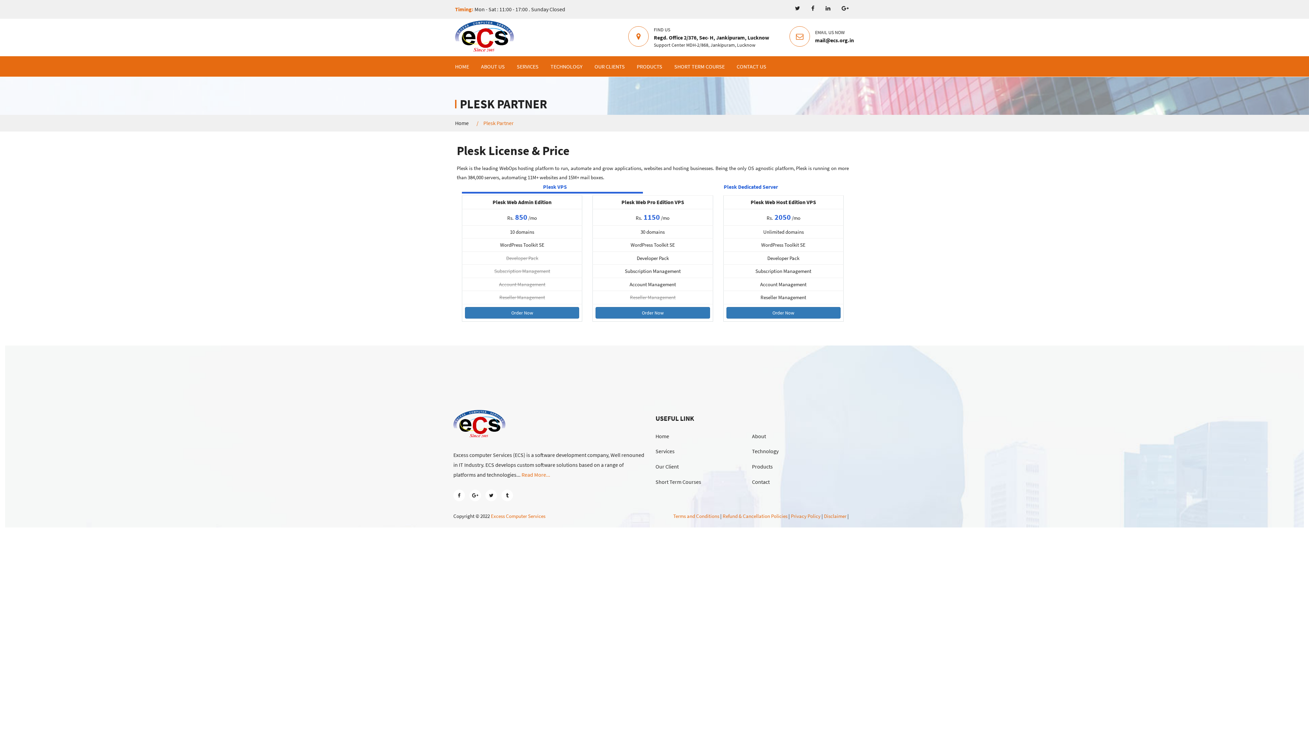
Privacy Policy (806, 516)
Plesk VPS (555, 186)
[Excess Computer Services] (484, 37)
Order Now (522, 313)
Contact (761, 481)
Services (528, 66)
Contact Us (751, 66)
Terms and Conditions (696, 516)
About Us (493, 66)
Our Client (667, 466)
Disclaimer (835, 516)
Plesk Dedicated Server (751, 186)
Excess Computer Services (518, 516)
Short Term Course (699, 66)
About (759, 436)
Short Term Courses (678, 481)
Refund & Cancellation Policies (755, 516)
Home (462, 66)
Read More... (536, 474)
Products (649, 66)
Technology (567, 66)
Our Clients (610, 66)
